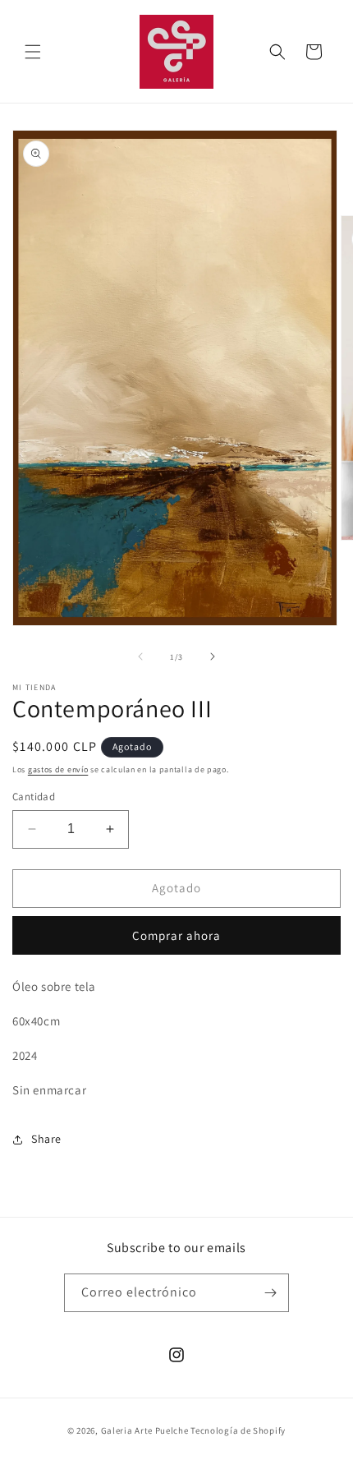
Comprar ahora (176, 935)
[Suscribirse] (270, 1292)
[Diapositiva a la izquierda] (140, 656)
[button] (33, 52)
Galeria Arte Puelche (145, 1430)
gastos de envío (58, 769)
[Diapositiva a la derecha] (213, 656)
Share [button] (46, 1138)
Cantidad (33, 797)
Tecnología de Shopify (238, 1430)
